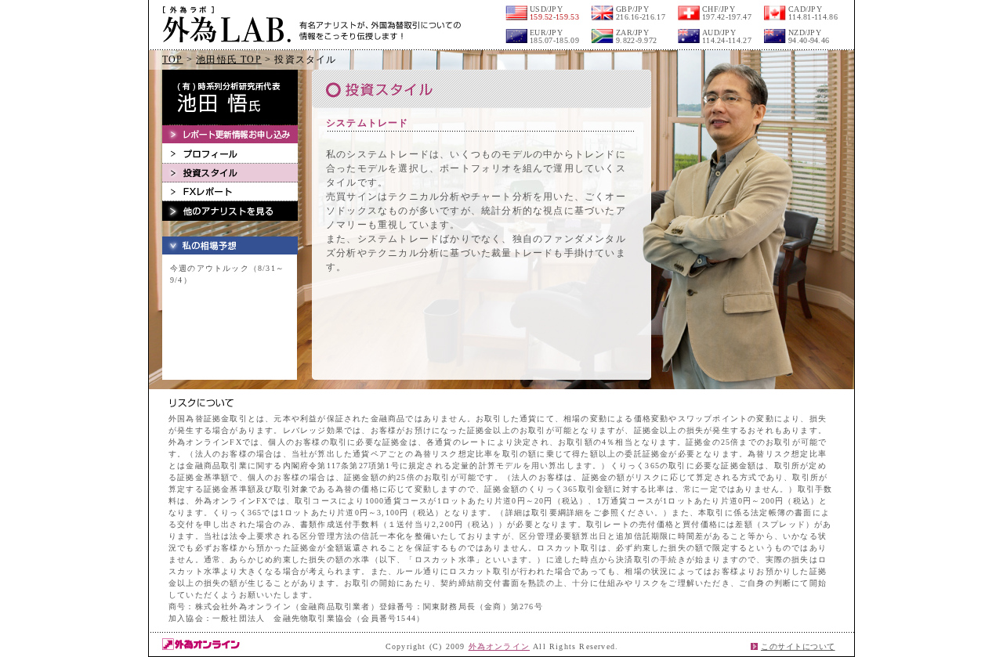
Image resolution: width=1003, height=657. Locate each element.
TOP (172, 59)
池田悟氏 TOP (229, 59)
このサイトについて (798, 646)
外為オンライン (499, 646)
